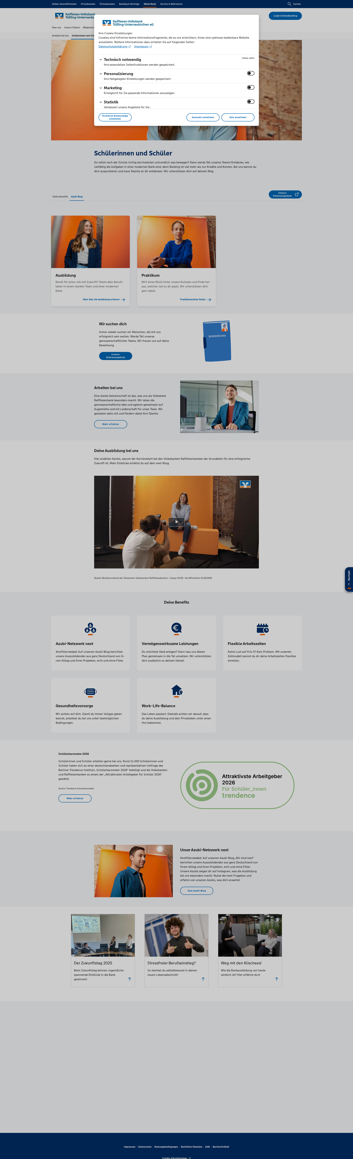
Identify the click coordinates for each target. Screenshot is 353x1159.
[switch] (250, 73)
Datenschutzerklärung (113, 46)
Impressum (141, 46)
